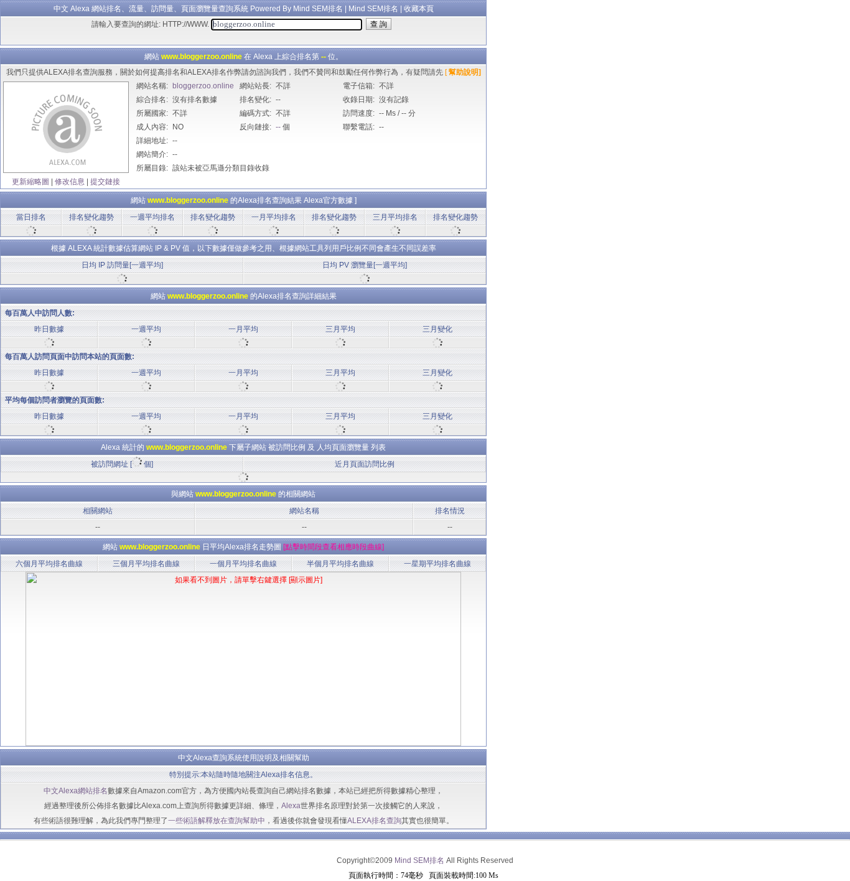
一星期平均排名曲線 (437, 563)
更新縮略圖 (30, 181)
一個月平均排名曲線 (243, 563)
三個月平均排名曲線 (146, 563)
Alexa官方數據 (328, 200)
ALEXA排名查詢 (374, 820)
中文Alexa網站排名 (76, 790)
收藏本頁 (419, 8)
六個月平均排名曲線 (49, 563)
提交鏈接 (105, 181)
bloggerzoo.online (203, 86)
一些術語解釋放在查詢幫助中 (216, 820)
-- (278, 127)
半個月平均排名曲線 (340, 563)
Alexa (291, 805)
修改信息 (70, 181)
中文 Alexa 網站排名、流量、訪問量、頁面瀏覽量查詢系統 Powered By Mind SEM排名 (198, 8)
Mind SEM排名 (373, 8)
